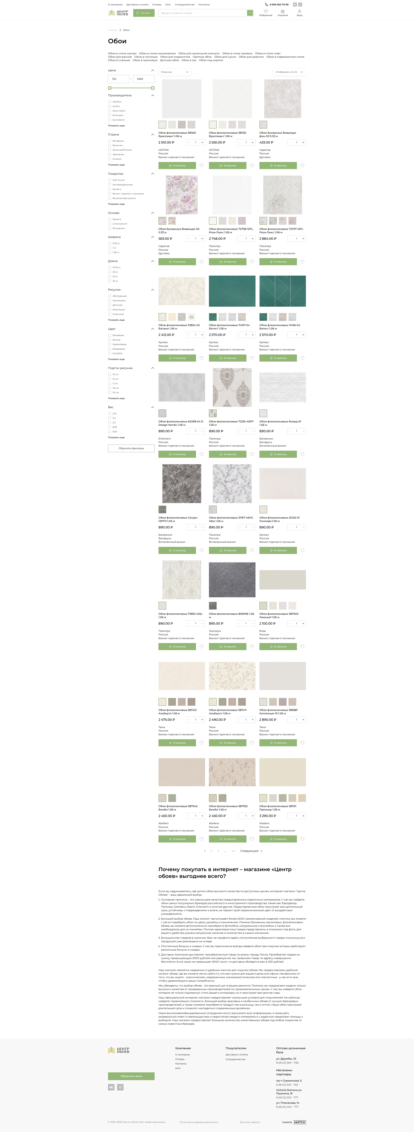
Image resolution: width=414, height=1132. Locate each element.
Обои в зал (189, 60)
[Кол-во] (195, 142)
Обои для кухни (225, 56)
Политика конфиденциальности (199, 1122)
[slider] (109, 88)
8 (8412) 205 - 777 (287, 1097)
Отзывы (157, 4)
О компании (115, 4)
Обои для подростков (175, 56)
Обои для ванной (120, 56)
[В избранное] (201, 165)
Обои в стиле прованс (237, 53)
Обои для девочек (251, 56)
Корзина (283, 15)
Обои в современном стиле (285, 56)
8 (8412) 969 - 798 (287, 1062)
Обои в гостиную (146, 56)
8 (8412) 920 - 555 (287, 1084)
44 (233, 851)
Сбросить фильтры (131, 448)
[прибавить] (202, 142)
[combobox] (206, 13)
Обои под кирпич (211, 60)
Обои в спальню (119, 60)
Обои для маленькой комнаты (199, 53)
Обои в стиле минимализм (157, 53)
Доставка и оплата (137, 4)
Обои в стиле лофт (268, 53)
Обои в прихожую (145, 60)
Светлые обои (202, 56)
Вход (299, 15)
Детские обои (169, 60)
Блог (168, 4)
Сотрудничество (185, 4)
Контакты (204, 4)
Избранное (265, 15)
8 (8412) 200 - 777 (287, 1106)
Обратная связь (131, 1076)
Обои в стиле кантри (122, 53)
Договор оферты (250, 1122)
